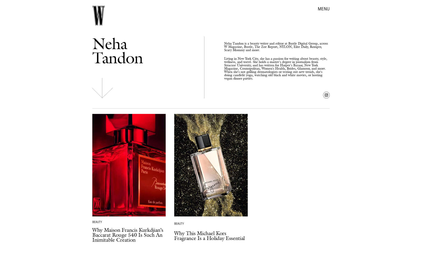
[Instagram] (326, 95)
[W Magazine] (98, 15)
